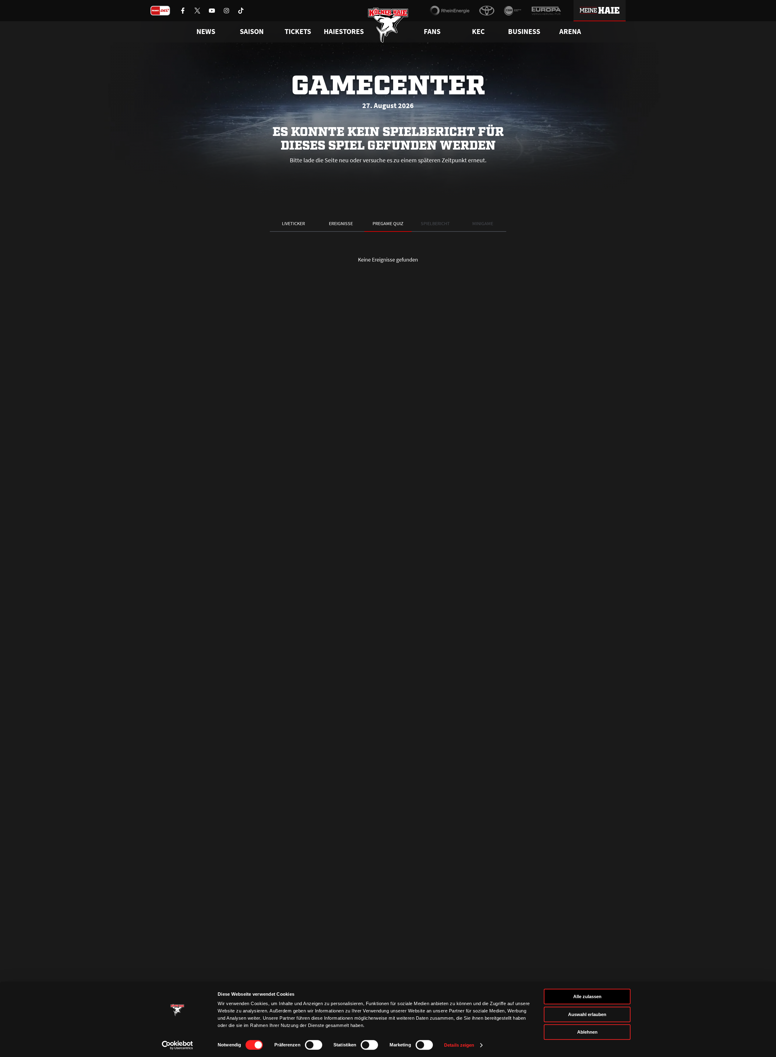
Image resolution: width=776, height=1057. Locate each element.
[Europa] (546, 10)
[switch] (313, 1045)
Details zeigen (459, 1045)
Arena (570, 31)
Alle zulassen (587, 996)
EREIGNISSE (341, 223)
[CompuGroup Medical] (512, 10)
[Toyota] (486, 10)
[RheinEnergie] (450, 10)
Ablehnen (587, 1032)
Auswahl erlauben (587, 1014)
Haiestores (344, 31)
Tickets (298, 31)
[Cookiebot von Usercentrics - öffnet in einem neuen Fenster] (177, 1045)
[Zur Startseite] (388, 25)
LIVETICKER (293, 223)
